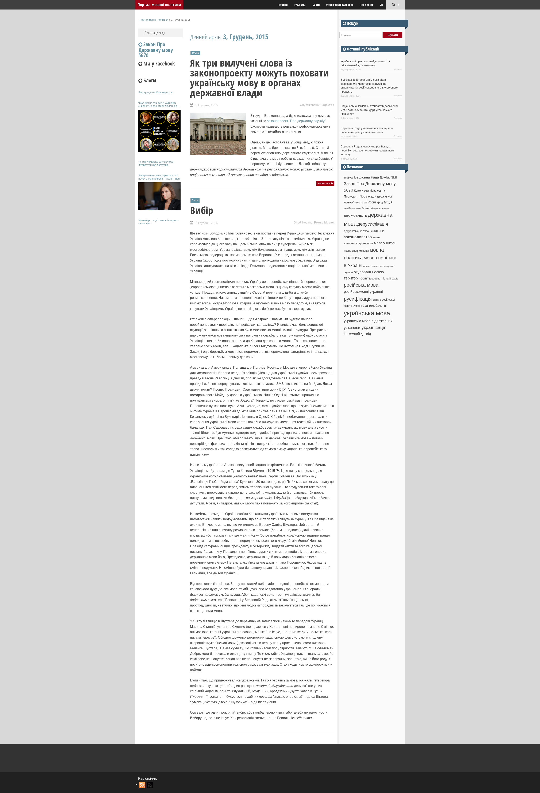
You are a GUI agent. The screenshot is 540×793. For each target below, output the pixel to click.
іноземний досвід (357, 334)
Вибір (201, 210)
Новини (283, 5)
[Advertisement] (160, 291)
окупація (348, 272)
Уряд (380, 202)
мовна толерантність (374, 266)
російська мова (361, 285)
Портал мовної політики (159, 4)
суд (365, 305)
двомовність (355, 215)
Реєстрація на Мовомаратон (155, 92)
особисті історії (381, 278)
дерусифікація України (358, 231)
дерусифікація (372, 224)
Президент (351, 196)
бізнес (366, 208)
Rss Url (142, 785)
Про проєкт (366, 5)
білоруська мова (380, 208)
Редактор (327, 104)
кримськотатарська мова (358, 243)
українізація (374, 327)
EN (381, 5)
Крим (357, 190)
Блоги (316, 5)
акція (388, 202)
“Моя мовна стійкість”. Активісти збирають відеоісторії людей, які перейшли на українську (157, 105)
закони (378, 231)
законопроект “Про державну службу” (296, 121)
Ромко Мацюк (324, 222)
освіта (365, 278)
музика (390, 266)
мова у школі (385, 243)
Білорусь (348, 177)
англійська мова (352, 208)
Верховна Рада (366, 177)
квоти (376, 237)
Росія (371, 202)
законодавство (358, 237)
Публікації (300, 5)
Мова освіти (377, 190)
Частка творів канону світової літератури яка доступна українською (155, 164)
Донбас (385, 177)
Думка (195, 53)
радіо (395, 278)
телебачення (378, 305)
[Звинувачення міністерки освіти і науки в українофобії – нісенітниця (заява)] (159, 196)
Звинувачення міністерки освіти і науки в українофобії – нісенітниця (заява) (159, 177)
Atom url (150, 785)
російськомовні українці (363, 292)
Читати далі (324, 183)
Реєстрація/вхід (155, 32)
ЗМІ (394, 177)
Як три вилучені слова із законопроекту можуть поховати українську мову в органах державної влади (259, 77)
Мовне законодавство (339, 5)
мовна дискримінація (356, 250)
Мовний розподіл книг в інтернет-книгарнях (158, 222)
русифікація (358, 299)
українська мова (367, 313)
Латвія (365, 190)
